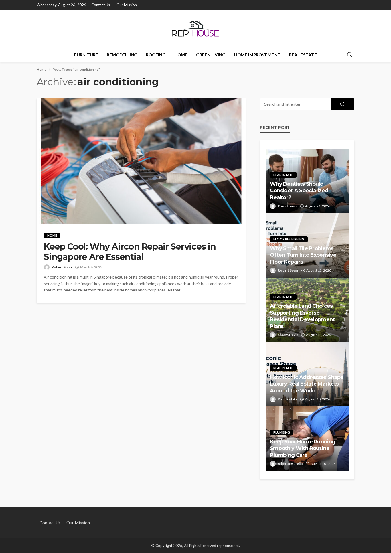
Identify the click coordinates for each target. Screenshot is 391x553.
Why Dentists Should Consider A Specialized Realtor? (299, 191)
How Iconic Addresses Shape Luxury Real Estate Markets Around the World (306, 384)
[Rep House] (195, 28)
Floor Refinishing (288, 239)
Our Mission (126, 5)
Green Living (211, 54)
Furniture (86, 54)
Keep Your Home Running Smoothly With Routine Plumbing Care (302, 448)
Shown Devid (288, 335)
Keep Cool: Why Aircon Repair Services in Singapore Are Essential (130, 252)
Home (180, 54)
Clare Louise (287, 206)
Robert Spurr (62, 267)
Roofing (156, 54)
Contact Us (100, 5)
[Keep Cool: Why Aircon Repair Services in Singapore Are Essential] (141, 161)
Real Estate (303, 54)
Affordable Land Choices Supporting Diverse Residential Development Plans (302, 316)
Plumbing (281, 432)
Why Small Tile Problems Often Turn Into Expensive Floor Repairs (303, 255)
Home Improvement (257, 54)
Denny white (287, 399)
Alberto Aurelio (290, 463)
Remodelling (122, 54)
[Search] (349, 54)
